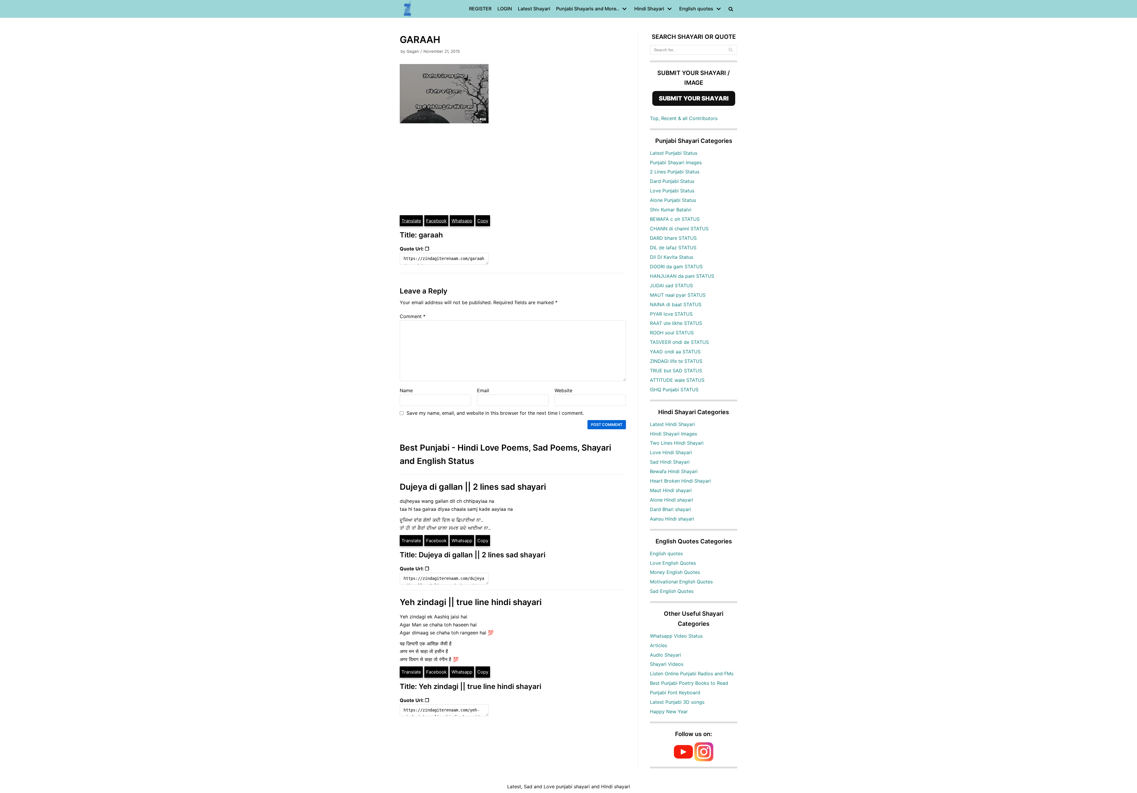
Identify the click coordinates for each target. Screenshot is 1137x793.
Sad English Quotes (671, 591)
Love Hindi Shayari (671, 452)
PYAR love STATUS (671, 314)
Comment (412, 316)
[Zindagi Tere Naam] (408, 9)
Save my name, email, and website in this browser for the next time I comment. (495, 413)
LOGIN (504, 9)
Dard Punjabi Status (672, 181)
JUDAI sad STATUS (671, 285)
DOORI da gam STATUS (676, 266)
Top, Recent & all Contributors (683, 118)
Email (483, 390)
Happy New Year (669, 711)
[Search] (730, 50)
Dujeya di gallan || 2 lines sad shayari (473, 487)
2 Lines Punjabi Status (674, 172)
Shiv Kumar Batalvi (670, 210)
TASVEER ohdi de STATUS (679, 342)
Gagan (413, 51)
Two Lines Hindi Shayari (677, 443)
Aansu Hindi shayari (672, 519)
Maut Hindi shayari (671, 490)
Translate (411, 221)
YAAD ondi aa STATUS (675, 352)
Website (563, 390)
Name (406, 390)
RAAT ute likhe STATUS (676, 323)
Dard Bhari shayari (670, 509)
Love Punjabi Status (672, 191)
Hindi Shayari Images (673, 434)
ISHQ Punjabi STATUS (674, 389)
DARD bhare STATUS (673, 238)
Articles (658, 645)
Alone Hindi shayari (671, 500)
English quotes (666, 553)
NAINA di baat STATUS (675, 304)
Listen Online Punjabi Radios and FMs (691, 673)
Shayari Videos (666, 664)
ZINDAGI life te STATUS (676, 361)
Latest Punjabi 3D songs (677, 702)
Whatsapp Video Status (676, 636)
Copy (482, 221)
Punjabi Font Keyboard (675, 692)
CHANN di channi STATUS (679, 229)
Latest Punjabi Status (673, 153)
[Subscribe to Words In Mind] (683, 759)
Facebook (436, 221)
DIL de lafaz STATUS (673, 247)
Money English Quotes (675, 572)
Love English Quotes (673, 563)
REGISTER (480, 9)
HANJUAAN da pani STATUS (682, 276)
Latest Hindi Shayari (672, 424)
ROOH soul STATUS (672, 333)
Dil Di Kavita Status (671, 257)
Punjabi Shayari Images (676, 162)
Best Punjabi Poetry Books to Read (689, 683)
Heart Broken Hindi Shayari (680, 481)
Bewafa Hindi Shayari (674, 471)
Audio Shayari (665, 655)
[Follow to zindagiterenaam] (703, 759)
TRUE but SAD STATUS (676, 371)
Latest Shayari (534, 9)
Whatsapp (462, 221)
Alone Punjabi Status (673, 200)
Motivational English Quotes (681, 582)
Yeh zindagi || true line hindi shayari (471, 602)
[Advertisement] (513, 170)
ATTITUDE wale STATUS (677, 380)
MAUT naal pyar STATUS (678, 295)
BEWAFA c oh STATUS (675, 219)
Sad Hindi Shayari (670, 462)
